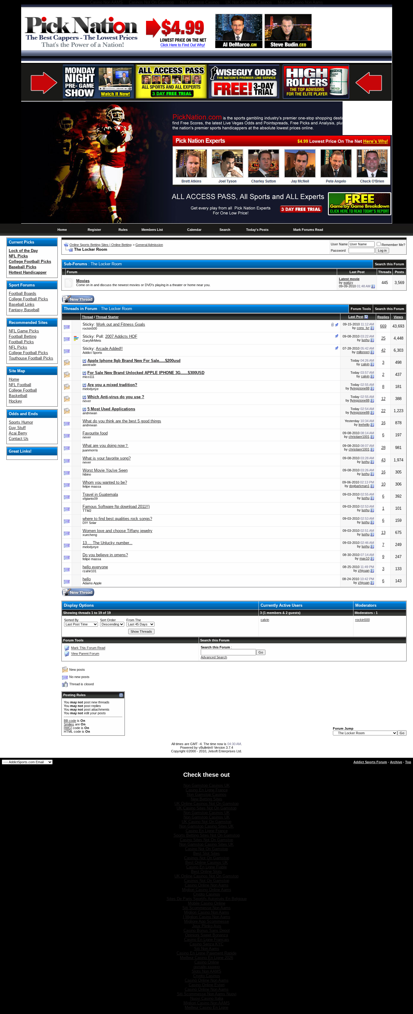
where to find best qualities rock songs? (117, 518)
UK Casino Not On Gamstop (206, 821)
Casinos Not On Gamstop (206, 858)
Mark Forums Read (308, 229)
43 (383, 460)
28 (383, 447)
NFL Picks (18, 347)
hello (87, 579)
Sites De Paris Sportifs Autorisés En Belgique (207, 898)
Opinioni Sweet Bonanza (206, 935)
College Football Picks (28, 299)
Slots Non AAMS (206, 971)
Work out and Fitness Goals (120, 324)
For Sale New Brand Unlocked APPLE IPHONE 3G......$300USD (145, 372)
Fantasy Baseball (24, 310)
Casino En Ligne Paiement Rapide (206, 953)
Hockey (15, 401)
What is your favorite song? (107, 458)
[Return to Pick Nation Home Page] (83, 48)
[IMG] (68, 728)
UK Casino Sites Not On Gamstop (206, 808)
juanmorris (90, 450)
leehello (364, 424)
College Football (23, 390)
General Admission (149, 245)
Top (408, 762)
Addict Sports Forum (370, 762)
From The (133, 620)
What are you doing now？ (105, 445)
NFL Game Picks (24, 331)
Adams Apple (92, 583)
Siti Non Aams (206, 948)
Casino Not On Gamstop (206, 849)
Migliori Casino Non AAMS (207, 1003)
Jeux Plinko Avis (206, 926)
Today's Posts (257, 229)
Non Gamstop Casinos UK (207, 785)
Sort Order (108, 620)
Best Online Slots (206, 871)
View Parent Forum (85, 654)
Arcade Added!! (109, 348)
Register (94, 229)
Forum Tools (361, 309)
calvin (365, 364)
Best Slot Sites (206, 853)
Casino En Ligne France (207, 790)
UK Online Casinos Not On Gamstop (206, 803)
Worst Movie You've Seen (105, 470)
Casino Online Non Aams (207, 885)
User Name (339, 244)
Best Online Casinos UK (206, 862)
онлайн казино (206, 966)
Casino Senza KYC (206, 944)
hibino (87, 474)
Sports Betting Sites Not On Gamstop (207, 835)
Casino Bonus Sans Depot (207, 930)
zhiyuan (363, 570)
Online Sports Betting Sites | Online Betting (101, 245)
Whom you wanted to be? (105, 482)
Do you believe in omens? (105, 555)
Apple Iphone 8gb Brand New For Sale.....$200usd (133, 360)
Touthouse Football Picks (31, 358)
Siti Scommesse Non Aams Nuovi (206, 994)
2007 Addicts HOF (121, 336)
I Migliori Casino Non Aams (206, 917)
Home (62, 229)
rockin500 (90, 328)
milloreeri (362, 352)
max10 (364, 558)
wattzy (348, 282)
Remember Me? (393, 245)
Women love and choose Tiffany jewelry (117, 530)
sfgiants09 (90, 498)
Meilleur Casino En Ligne (206, 1007)
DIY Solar (89, 523)
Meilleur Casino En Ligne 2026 (206, 957)
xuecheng (90, 535)
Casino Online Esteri (207, 985)
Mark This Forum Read (88, 648)
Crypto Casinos (206, 894)
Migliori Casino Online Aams (206, 889)
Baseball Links (21, 304)
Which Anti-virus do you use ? (115, 397)
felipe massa (92, 486)
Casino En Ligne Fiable (206, 867)
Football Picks (21, 342)
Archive (396, 762)
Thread (87, 317)
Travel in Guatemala (100, 494)
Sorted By (71, 620)
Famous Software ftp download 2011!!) (116, 506)
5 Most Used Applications (111, 409)
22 (383, 411)
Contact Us (18, 438)
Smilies (69, 724)
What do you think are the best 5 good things (122, 421)
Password (338, 250)
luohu (365, 340)
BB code (70, 720)
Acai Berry (18, 433)
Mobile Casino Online (206, 903)
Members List (152, 229)
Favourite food (95, 433)
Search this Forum (389, 264)
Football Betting (22, 336)
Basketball (18, 395)
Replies (383, 317)
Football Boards (22, 293)
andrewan (90, 413)
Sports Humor (21, 422)
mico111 (88, 377)
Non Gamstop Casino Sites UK (206, 826)
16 (383, 423)
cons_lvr (363, 328)
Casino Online (206, 962)
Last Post (355, 316)
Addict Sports (92, 352)
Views (398, 317)
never (87, 401)
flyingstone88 (359, 388)
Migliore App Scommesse (206, 921)
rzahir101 (89, 571)
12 (383, 398)
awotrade (89, 365)
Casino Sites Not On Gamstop (206, 840)
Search (225, 229)
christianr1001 (359, 436)
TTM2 (87, 510)
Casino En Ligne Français (206, 939)
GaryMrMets (92, 340)
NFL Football (20, 385)
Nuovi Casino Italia (206, 998)
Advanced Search (214, 657)
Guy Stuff (17, 427)
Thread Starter (107, 317)
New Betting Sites (206, 799)
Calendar (194, 229)
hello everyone (95, 567)
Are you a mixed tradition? (112, 385)
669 (383, 326)
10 (383, 484)
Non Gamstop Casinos (206, 794)
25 (383, 338)
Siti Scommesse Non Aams (206, 908)
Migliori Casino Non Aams (206, 912)
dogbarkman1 (359, 486)
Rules (123, 229)
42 (383, 350)
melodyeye (91, 389)
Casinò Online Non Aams (207, 980)
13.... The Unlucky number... (107, 543)
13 (383, 532)
